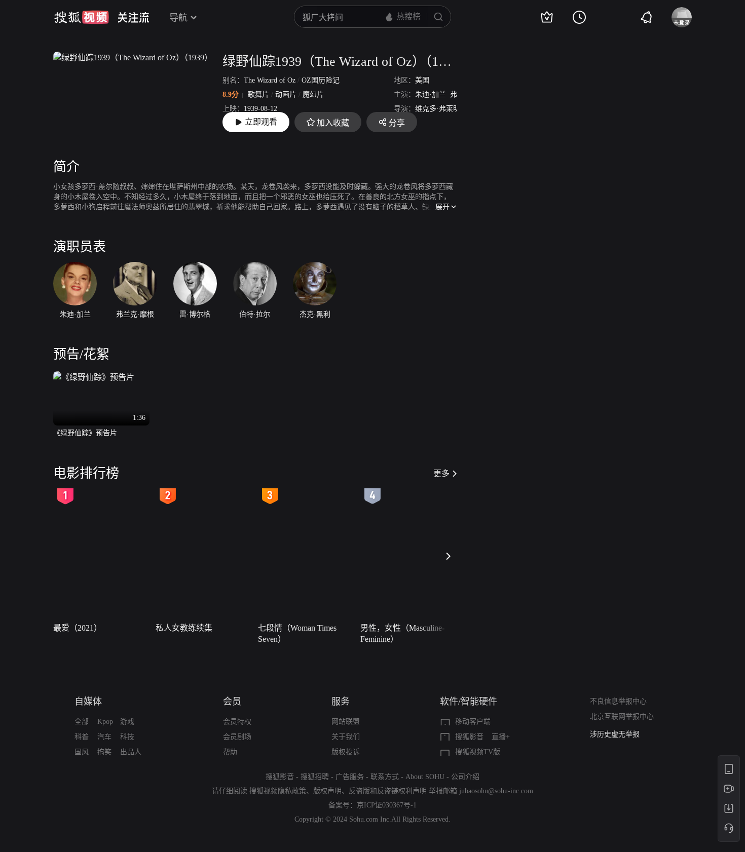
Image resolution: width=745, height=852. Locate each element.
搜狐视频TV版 (477, 752)
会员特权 (237, 721)
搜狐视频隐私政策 (277, 791)
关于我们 (345, 737)
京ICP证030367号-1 (387, 805)
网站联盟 (345, 721)
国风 (81, 752)
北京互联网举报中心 (622, 716)
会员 (232, 701)
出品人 (130, 752)
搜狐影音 (469, 737)
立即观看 (261, 122)
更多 (441, 473)
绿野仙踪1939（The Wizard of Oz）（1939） (339, 61)
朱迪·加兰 (430, 94)
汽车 (104, 737)
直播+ (501, 737)
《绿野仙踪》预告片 (85, 433)
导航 (178, 17)
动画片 (285, 94)
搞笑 (104, 752)
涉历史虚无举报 (615, 733)
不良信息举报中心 (618, 701)
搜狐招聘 (315, 777)
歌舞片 (258, 94)
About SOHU (424, 777)
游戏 (127, 721)
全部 (81, 721)
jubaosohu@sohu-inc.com (496, 791)
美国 (422, 80)
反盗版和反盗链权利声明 (388, 791)
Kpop (105, 721)
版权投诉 (345, 752)
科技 (127, 737)
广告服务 (350, 777)
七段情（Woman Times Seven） (297, 633)
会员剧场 (237, 737)
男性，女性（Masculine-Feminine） (402, 633)
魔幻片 (313, 94)
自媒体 (88, 701)
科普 (81, 737)
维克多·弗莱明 (437, 108)
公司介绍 (465, 777)
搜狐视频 (81, 17)
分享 (397, 123)
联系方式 (384, 777)
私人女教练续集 (184, 628)
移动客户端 (473, 721)
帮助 (230, 752)
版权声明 (327, 791)
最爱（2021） (77, 628)
